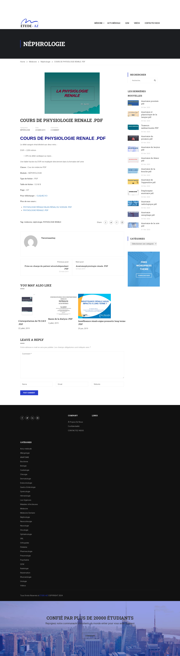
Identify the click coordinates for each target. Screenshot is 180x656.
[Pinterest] (117, 222)
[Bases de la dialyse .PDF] (63, 305)
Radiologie (24, 568)
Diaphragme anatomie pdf (147, 191)
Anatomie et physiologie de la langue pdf (149, 114)
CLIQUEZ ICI (42, 196)
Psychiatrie (24, 560)
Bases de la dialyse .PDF (60, 319)
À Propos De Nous (75, 422)
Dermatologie (25, 479)
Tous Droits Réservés (29, 595)
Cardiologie (24, 470)
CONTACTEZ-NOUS (152, 23)
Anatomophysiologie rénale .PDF (92, 266)
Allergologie (25, 453)
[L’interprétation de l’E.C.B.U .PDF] (27, 306)
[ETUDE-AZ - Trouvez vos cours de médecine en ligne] (29, 23)
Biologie (23, 466)
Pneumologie (25, 556)
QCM (127, 23)
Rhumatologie (25, 577)
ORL (22, 538)
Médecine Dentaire (27, 513)
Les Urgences (25, 500)
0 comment (55, 130)
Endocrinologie (26, 483)
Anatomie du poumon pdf (147, 137)
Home (22, 62)
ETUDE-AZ (43, 595)
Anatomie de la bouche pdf (148, 170)
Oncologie (24, 530)
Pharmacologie (26, 551)
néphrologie (37, 222)
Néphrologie (45, 62)
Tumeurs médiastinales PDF (150, 126)
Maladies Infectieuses (29, 504)
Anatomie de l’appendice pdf (148, 181)
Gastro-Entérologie (28, 487)
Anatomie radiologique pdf (149, 202)
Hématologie (25, 496)
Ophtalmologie (26, 534)
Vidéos (137, 23)
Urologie (23, 581)
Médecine (98, 23)
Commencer (90, 636)
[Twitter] (111, 222)
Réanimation (25, 573)
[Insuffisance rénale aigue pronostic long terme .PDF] (94, 306)
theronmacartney (48, 238)
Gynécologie (25, 491)
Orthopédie (24, 543)
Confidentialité (73, 426)
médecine (28, 222)
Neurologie (24, 526)
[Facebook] (106, 222)
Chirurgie (23, 474)
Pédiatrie (23, 547)
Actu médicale (113, 23)
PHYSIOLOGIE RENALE (52, 222)
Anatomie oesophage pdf (148, 213)
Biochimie (24, 461)
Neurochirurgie (26, 521)
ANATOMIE (24, 457)
